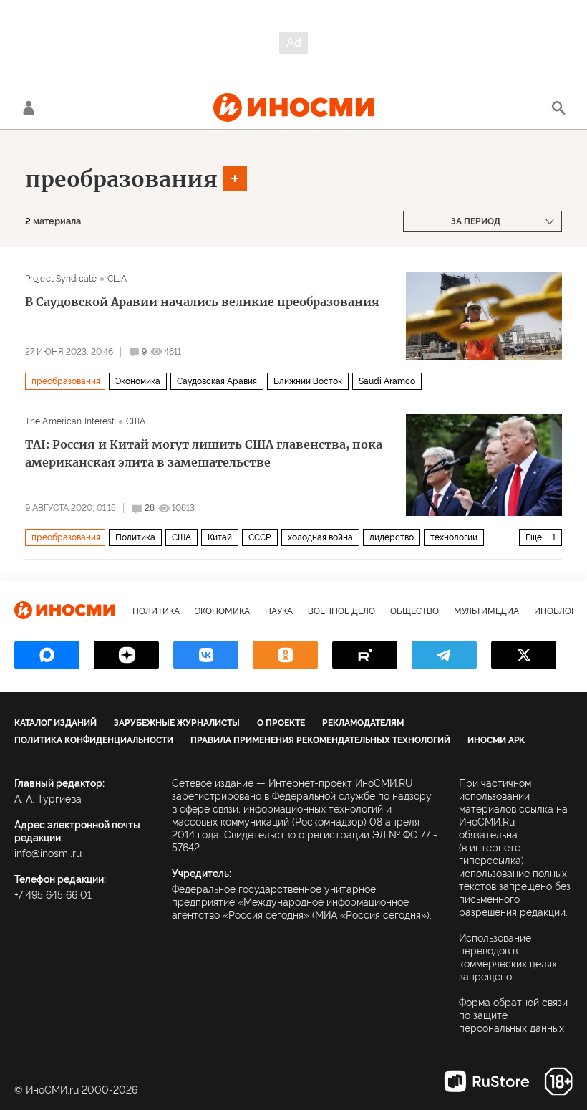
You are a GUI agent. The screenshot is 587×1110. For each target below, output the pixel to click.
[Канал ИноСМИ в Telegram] (444, 655)
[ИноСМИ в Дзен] (126, 655)
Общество (414, 611)
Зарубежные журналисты (177, 723)
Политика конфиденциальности (93, 740)
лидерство (391, 537)
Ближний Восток (307, 381)
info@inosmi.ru (48, 853)
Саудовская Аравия (217, 381)
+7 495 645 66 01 (53, 895)
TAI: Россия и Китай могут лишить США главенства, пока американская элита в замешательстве (203, 453)
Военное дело (341, 611)
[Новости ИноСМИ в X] (523, 655)
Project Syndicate (61, 279)
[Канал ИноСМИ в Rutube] (364, 655)
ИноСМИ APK (496, 740)
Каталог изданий (55, 723)
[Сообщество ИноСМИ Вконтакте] (205, 655)
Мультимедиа (486, 611)
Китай (220, 537)
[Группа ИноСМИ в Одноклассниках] (285, 655)
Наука (279, 611)
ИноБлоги (558, 611)
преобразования (121, 179)
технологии (453, 537)
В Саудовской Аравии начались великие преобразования (202, 302)
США (117, 279)
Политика (135, 537)
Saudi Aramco (387, 381)
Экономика (137, 381)
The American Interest (70, 421)
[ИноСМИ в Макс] (46, 655)
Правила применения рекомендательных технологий (320, 740)
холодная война (320, 537)
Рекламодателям (363, 723)
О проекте (281, 723)
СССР (259, 537)
